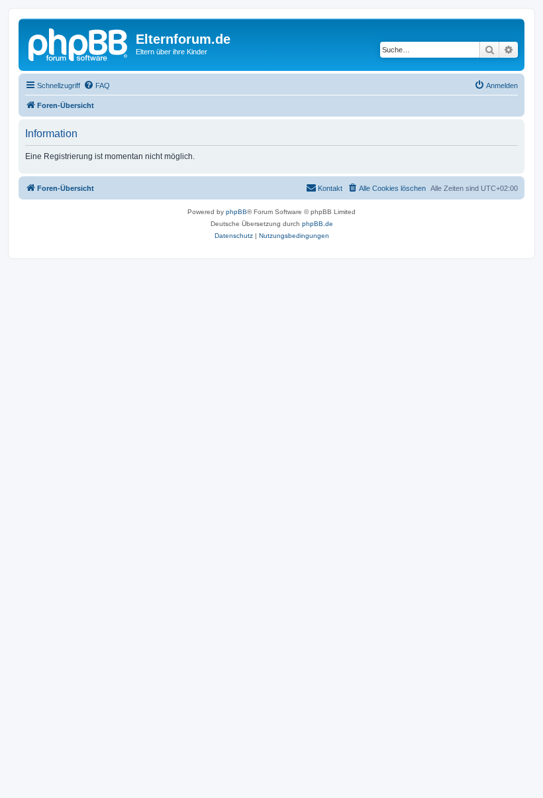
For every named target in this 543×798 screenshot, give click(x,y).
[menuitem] (96, 85)
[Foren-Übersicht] (79, 43)
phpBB (236, 211)
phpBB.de (317, 223)
